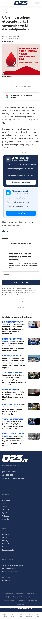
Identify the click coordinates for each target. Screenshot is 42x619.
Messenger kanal (20, 191)
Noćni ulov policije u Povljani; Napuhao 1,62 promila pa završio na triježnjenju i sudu (13, 424)
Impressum (9, 593)
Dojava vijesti (9, 600)
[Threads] (32, 484)
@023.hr (6, 231)
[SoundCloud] (22, 484)
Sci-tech (5, 544)
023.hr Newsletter (20, 158)
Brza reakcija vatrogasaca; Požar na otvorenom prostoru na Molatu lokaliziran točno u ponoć (13, 394)
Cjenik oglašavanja (10, 571)
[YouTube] (8, 484)
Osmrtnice (6, 581)
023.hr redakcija (14, 36)
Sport (4, 513)
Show (4, 537)
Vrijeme (5, 516)
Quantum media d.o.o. (24, 609)
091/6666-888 (18, 478)
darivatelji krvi (15, 243)
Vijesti (5, 503)
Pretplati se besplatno (21, 182)
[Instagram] (13, 484)
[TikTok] (17, 484)
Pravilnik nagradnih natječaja (26, 600)
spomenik (24, 243)
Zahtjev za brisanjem (27, 597)
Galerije (5, 519)
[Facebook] (3, 484)
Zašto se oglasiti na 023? (12, 565)
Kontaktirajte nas (9, 568)
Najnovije (6, 500)
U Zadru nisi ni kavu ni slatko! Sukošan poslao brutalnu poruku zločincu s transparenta (13, 409)
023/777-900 (7, 475)
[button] (5, 2)
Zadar (4, 506)
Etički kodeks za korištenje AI (25, 593)
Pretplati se (21, 282)
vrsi (30, 243)
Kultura (5, 534)
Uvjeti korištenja (12, 597)
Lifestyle (6, 541)
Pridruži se (21, 213)
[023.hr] (21, 3)
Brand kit (20, 604)
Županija (5, 13)
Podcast (5, 547)
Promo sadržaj (8, 550)
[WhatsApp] (27, 484)
